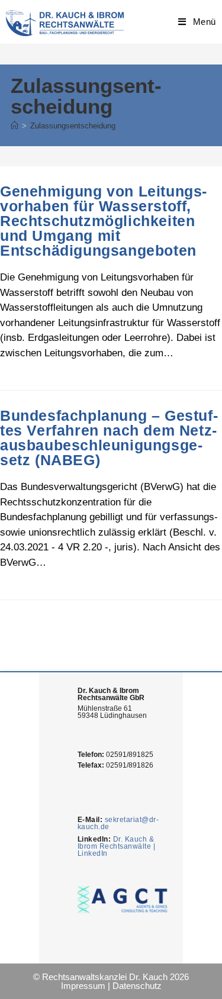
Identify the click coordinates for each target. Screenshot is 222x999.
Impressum (83, 986)
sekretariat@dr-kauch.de (118, 823)
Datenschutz (137, 986)
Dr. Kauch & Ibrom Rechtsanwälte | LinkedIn (117, 846)
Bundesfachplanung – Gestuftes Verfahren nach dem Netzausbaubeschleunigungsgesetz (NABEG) (109, 437)
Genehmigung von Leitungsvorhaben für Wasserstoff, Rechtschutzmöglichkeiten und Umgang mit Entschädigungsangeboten (103, 221)
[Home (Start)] (14, 125)
